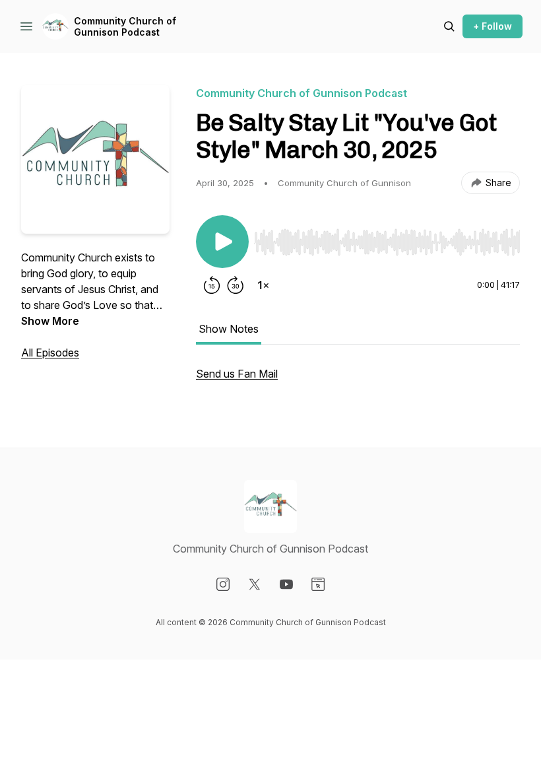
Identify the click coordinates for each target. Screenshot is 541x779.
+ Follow (492, 26)
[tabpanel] (358, 380)
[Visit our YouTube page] (286, 584)
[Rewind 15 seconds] (212, 285)
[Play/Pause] (222, 241)
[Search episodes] (449, 26)
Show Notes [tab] (229, 328)
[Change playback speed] (263, 285)
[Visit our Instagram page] (223, 584)
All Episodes (50, 352)
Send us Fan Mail (237, 373)
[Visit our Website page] (318, 584)
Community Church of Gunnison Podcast (125, 26)
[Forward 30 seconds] (235, 285)
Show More (50, 320)
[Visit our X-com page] (254, 584)
